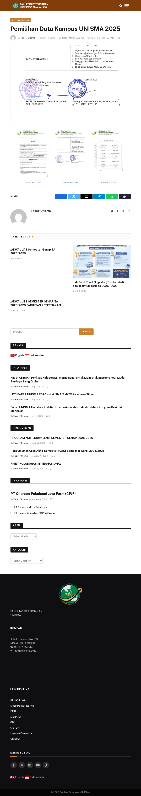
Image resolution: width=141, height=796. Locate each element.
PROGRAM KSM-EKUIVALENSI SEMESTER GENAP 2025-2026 (51, 438)
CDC (12, 722)
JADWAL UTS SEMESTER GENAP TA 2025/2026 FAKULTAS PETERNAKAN (35, 303)
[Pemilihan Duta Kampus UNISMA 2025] (70, 84)
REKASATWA (18, 700)
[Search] (121, 5)
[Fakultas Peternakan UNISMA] (63, 5)
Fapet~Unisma (28, 38)
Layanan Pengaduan (21, 733)
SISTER (14, 727)
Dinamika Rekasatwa (22, 705)
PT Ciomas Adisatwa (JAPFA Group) (35, 513)
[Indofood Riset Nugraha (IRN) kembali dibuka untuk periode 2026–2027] (102, 261)
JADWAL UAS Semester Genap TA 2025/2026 (32, 251)
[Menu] (126, 5)
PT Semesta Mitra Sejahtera (30, 507)
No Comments (97, 38)
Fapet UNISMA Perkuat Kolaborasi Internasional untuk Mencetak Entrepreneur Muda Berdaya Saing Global (67, 379)
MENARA (15, 716)
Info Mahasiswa (21, 20)
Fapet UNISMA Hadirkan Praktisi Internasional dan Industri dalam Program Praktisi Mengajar (66, 409)
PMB (13, 711)
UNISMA (15, 738)
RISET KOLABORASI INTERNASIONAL (35, 463)
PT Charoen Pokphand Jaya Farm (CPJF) (43, 494)
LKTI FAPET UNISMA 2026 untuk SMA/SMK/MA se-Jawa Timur (52, 394)
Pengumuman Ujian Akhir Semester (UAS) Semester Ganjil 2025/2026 (57, 450)
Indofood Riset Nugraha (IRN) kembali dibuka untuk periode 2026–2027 (98, 284)
